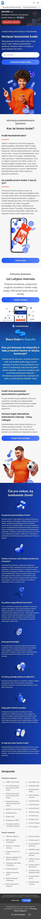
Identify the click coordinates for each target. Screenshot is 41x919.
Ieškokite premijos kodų (20, 62)
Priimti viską (26, 900)
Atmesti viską (15, 900)
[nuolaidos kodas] (3, 3)
